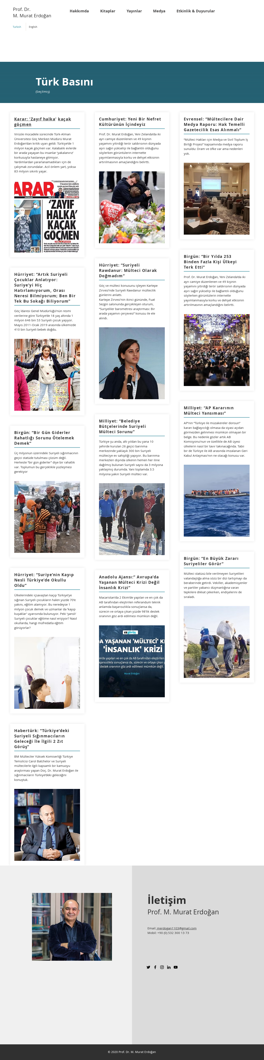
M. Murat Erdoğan (32, 16)
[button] (82, 11)
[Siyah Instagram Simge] (162, 967)
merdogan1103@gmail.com (176, 928)
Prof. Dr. (22, 9)
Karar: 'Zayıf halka (34, 119)
